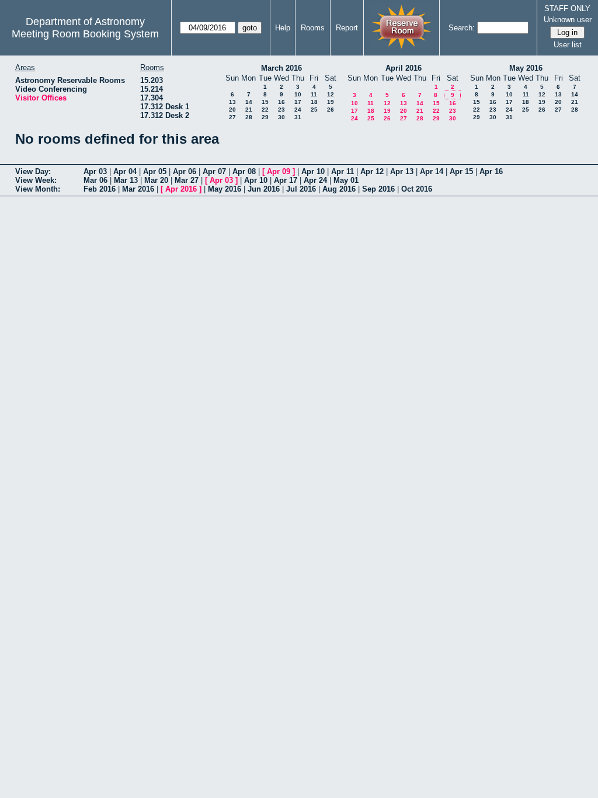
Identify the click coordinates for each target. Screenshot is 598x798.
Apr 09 (278, 171)
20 (232, 109)
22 (265, 109)
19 (330, 102)
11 (314, 94)
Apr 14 (431, 171)
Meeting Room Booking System (85, 34)
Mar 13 (126, 180)
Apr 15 (461, 171)
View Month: (37, 189)
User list (568, 44)
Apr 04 (125, 171)
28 (248, 117)
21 (248, 109)
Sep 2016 (378, 189)
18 (314, 102)
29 (265, 117)
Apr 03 (95, 171)
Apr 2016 (181, 189)
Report (347, 27)
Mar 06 (95, 180)
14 (248, 102)
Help (282, 27)
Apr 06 (184, 171)
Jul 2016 (301, 189)
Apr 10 (313, 171)
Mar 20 (156, 180)
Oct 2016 (416, 189)
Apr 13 (401, 171)
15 (265, 102)
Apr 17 (285, 180)
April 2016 (403, 68)
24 (297, 109)
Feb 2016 (100, 189)
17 (297, 102)
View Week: (36, 180)
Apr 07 (214, 171)
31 (297, 117)
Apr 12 (372, 171)
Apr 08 (244, 171)
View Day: (33, 171)
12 (330, 94)
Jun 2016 (264, 189)
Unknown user (568, 19)
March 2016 (281, 68)
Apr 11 (342, 171)
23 (281, 109)
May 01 (346, 180)
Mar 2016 (138, 189)
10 (297, 94)
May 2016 (526, 68)
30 (281, 117)
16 (281, 102)
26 (330, 109)
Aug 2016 (339, 189)
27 (232, 117)
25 (314, 109)
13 (232, 102)
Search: (461, 27)
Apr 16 (491, 171)
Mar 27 (187, 180)
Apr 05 (154, 171)
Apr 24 (315, 180)
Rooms (313, 27)
